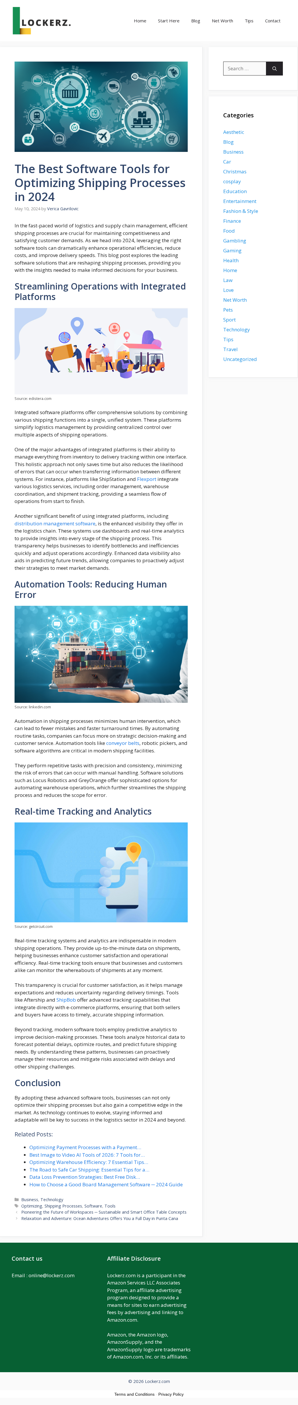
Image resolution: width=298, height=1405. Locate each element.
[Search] (274, 69)
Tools (110, 1206)
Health (231, 260)
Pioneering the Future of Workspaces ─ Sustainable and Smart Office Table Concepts (104, 1212)
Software (93, 1206)
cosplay (232, 181)
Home (140, 21)
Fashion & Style (240, 211)
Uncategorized (240, 359)
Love (228, 290)
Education (235, 191)
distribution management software (55, 523)
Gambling (234, 240)
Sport (229, 319)
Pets (228, 309)
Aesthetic (233, 132)
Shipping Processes (63, 1206)
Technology (51, 1199)
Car (227, 161)
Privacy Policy (171, 1394)
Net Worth (222, 21)
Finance (232, 221)
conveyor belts (122, 743)
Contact (273, 21)
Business (29, 1199)
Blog (195, 21)
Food (229, 230)
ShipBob (66, 999)
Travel (230, 349)
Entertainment (239, 201)
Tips (249, 21)
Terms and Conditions (134, 1394)
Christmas (234, 171)
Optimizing (31, 1206)
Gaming (232, 250)
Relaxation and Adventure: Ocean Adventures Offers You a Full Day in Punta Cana (99, 1218)
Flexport (146, 479)
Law (228, 280)
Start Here (169, 21)
